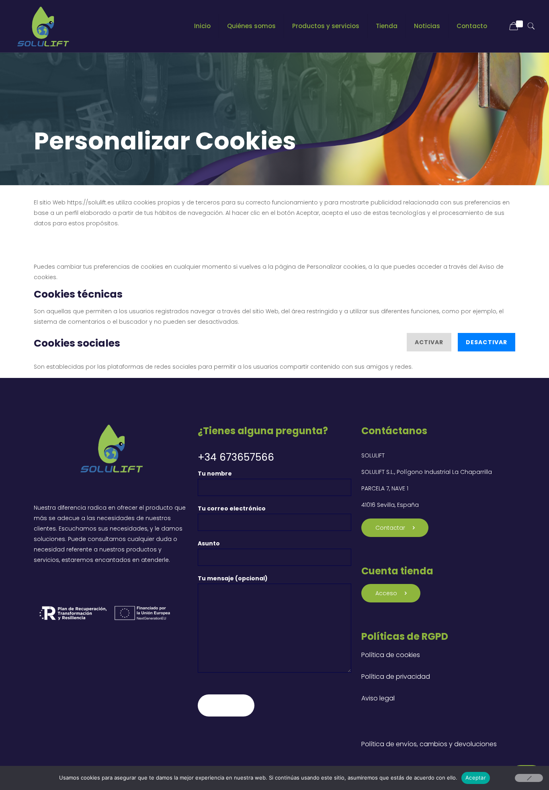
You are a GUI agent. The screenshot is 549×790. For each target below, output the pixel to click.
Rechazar (63, 237)
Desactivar (486, 342)
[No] (529, 778)
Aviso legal (378, 698)
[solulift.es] (42, 26)
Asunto (209, 543)
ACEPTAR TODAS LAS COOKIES (159, 237)
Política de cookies (390, 654)
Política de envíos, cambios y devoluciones (429, 744)
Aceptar (475, 777)
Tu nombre (215, 474)
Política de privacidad (395, 676)
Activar (429, 342)
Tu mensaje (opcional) (233, 578)
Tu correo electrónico (232, 508)
